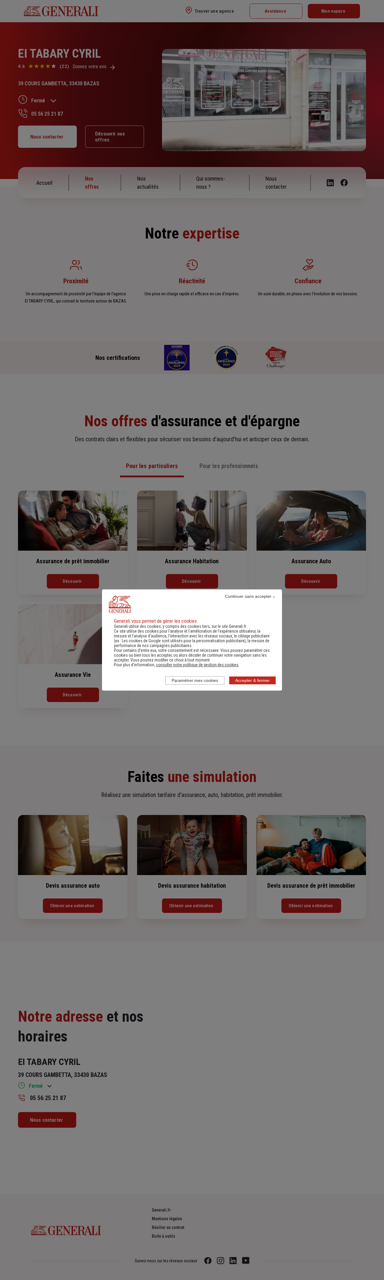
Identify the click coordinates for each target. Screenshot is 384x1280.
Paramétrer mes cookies (195, 680)
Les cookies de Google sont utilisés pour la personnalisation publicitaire (183, 640)
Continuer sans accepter (248, 596)
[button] (197, 664)
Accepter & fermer (252, 680)
